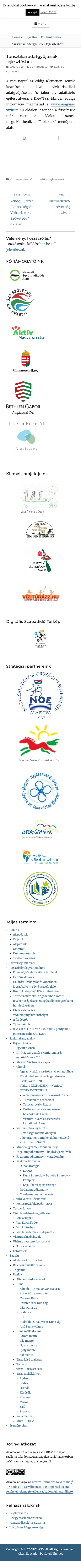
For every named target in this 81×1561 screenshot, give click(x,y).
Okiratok (19, 949)
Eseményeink (18, 1425)
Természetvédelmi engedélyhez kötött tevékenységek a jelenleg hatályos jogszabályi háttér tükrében (43, 1000)
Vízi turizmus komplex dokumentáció (44, 1138)
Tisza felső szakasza (29, 1359)
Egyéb (32, 37)
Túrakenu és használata (38, 1100)
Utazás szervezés (24, 1010)
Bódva (24, 1383)
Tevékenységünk (24, 958)
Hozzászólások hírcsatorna (27, 1522)
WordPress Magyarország (26, 1527)
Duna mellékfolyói (28, 1331)
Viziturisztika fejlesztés (31, 1128)
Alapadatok (20, 934)
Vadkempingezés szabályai (30, 1015)
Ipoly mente (28, 1350)
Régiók (17, 1274)
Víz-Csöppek (24, 1218)
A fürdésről (20, 1019)
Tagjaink (19, 1270)
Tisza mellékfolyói (28, 1373)
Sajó (22, 1406)
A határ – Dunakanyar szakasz (40, 1289)
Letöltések (20, 1251)
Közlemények (51, 37)
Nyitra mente (28, 1345)
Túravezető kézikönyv (30, 1199)
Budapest (26, 1312)
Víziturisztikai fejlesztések (47, 179)
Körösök (25, 1392)
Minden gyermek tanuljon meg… (38, 1147)
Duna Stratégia (29, 1166)
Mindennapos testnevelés (36, 1194)
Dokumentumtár (24, 953)
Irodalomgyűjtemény (34, 1189)
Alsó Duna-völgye (31, 1326)
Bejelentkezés (19, 1513)
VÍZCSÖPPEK (39, 1549)
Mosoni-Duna (29, 1298)
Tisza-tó (21, 1364)
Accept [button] (32, 11)
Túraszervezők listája (37, 1104)
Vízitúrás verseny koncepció (31, 1241)
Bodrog (24, 1378)
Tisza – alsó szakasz (29, 1369)
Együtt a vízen (25, 1048)
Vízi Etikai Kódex (27, 1222)
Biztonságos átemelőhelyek (38, 1133)
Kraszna (25, 1397)
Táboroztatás (21, 1024)
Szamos (25, 1411)
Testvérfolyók (22, 1208)
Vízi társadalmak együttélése (31, 1213)
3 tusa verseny (25, 1246)
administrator (39, 66)
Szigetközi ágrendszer (34, 1293)
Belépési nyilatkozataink (29, 1265)
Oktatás (21, 1067)
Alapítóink (20, 944)
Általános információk (27, 1260)
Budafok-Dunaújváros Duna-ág (40, 1322)
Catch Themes (53, 1553)
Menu (42, 24)
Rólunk (14, 930)
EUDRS (27, 1171)
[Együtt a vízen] (40, 496)
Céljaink (18, 939)
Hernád (24, 1388)
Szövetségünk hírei (22, 963)
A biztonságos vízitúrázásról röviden (47, 1095)
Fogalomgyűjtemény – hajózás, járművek (43, 1152)
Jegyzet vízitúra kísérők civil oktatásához (46, 1071)
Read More (48, 11)
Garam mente (29, 1336)
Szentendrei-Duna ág (34, 1303)
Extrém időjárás (23, 977)
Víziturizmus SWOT (32, 1142)
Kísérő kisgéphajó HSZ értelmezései (36, 991)
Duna (19, 1284)
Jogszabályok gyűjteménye (27, 968)
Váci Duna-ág (28, 1307)
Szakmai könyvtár (28, 1161)
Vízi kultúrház (25, 1227)
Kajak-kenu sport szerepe (39, 1185)
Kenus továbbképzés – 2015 (34, 1204)
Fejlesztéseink (22, 1043)
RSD (22, 1317)
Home (17, 37)
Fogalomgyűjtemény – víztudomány (40, 1156)
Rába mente (24, 1416)
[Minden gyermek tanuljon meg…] (40, 530)
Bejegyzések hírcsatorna (26, 1518)
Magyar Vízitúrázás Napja (33, 1062)
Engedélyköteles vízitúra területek (35, 972)
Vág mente (27, 1340)
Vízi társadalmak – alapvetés (35, 1232)
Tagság (14, 1255)
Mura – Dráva (25, 1421)
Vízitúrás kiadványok (27, 1237)
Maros (24, 1402)
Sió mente (26, 1355)
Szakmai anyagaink (22, 1038)
